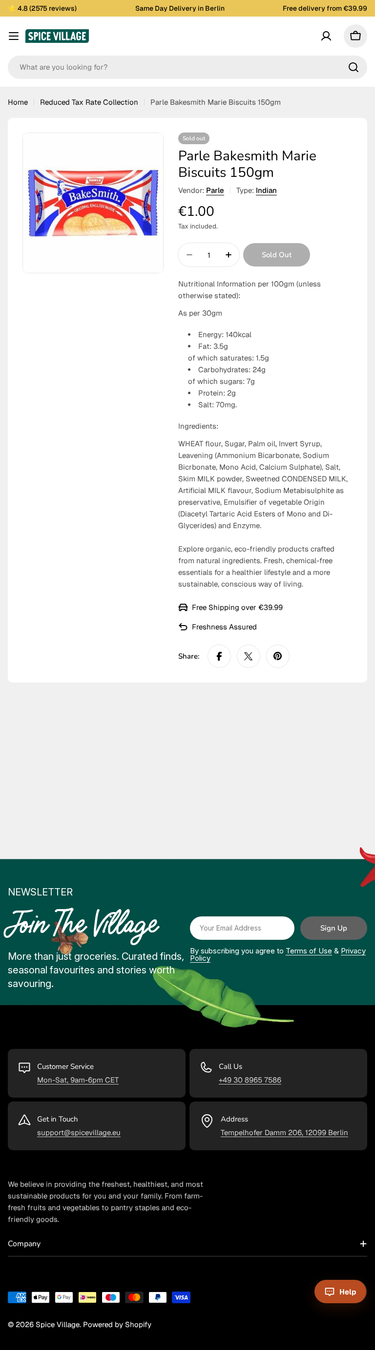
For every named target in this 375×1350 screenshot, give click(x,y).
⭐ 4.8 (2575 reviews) (42, 8)
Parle (215, 190)
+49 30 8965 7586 (250, 1079)
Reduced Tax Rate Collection (89, 102)
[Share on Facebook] (219, 656)
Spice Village (58, 1324)
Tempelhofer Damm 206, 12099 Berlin (284, 1132)
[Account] (326, 36)
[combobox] (187, 67)
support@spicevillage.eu (79, 1132)
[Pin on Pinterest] (278, 656)
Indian (266, 190)
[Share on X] (248, 656)
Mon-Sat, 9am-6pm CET (78, 1079)
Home (18, 102)
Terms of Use (309, 950)
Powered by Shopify (117, 1324)
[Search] (353, 67)
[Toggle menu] (14, 36)
